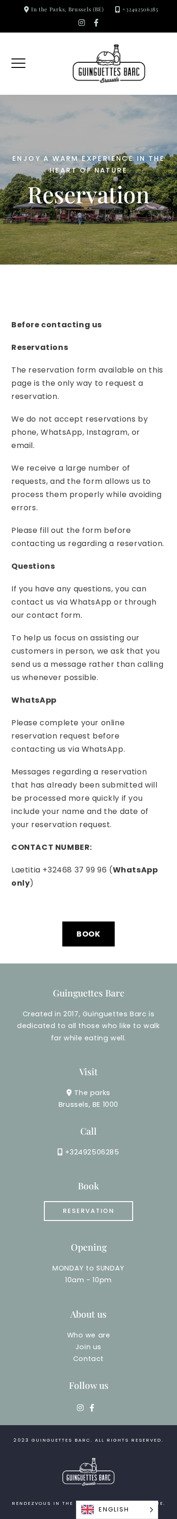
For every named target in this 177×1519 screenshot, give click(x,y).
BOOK (88, 934)
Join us (88, 1347)
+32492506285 (140, 9)
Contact (88, 1358)
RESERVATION (88, 1210)
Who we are (88, 1335)
